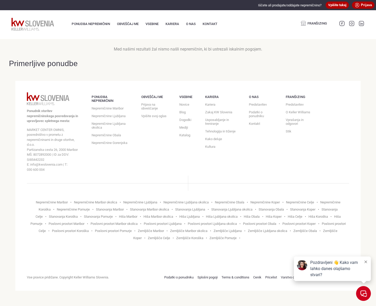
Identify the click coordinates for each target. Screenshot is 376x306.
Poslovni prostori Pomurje (113, 231)
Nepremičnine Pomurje (73, 209)
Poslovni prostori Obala (259, 224)
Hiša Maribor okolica (158, 216)
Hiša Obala (252, 216)
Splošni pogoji (207, 277)
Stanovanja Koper (302, 209)
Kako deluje (213, 139)
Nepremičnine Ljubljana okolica (109, 125)
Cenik (257, 277)
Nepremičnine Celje (300, 202)
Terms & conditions (235, 277)
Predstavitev (258, 104)
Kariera (172, 24)
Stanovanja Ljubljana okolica (231, 209)
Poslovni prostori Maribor (66, 224)
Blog (182, 112)
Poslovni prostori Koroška (70, 231)
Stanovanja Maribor (110, 209)
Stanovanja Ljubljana (190, 209)
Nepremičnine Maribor (108, 108)
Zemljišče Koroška (189, 238)
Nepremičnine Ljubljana (109, 116)
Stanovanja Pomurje (98, 216)
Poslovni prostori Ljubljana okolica (212, 224)
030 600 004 (36, 170)
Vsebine (152, 24)
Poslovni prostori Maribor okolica (114, 224)
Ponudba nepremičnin (91, 24)
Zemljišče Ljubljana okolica (267, 231)
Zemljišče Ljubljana (228, 231)
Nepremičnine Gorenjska (109, 143)
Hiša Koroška (318, 216)
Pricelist (271, 277)
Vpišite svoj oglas (154, 116)
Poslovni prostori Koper (299, 224)
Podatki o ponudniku (256, 114)
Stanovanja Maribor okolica (149, 209)
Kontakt (210, 24)
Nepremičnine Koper (265, 202)
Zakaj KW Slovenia (218, 112)
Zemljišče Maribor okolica (188, 231)
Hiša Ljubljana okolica (222, 216)
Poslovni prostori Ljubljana (163, 224)
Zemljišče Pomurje (223, 238)
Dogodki (185, 120)
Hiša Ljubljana (189, 216)
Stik (288, 131)
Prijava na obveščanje (149, 106)
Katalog (184, 135)
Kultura (210, 147)
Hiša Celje (295, 216)
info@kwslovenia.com (46, 164)
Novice (184, 104)
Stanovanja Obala (271, 209)
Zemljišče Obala (305, 231)
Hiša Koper (274, 216)
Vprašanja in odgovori (295, 122)
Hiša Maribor (128, 216)
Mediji (183, 127)
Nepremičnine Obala (106, 135)
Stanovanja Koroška (63, 216)
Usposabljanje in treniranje (217, 122)
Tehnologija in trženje (220, 131)
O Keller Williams (298, 112)
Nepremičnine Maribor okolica (95, 202)
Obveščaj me (128, 24)
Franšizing (317, 23)
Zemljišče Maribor (151, 231)
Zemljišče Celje (159, 238)
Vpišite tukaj (337, 5)
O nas (191, 24)
